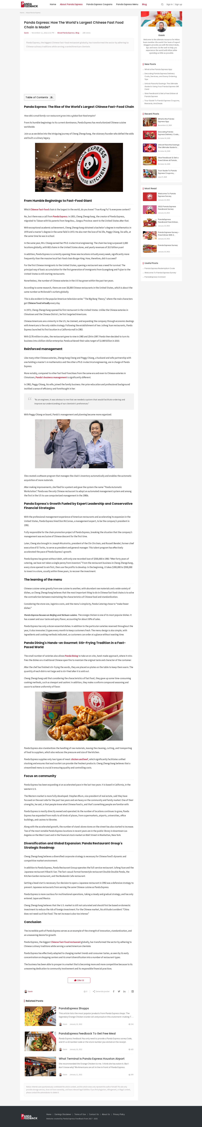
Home (53, 4)
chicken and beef (79, 759)
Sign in (170, 4)
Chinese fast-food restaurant (66, 942)
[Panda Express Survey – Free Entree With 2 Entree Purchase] (150, 232)
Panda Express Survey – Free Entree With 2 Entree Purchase (168, 235)
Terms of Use (80, 1114)
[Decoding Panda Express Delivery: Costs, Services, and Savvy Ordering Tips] (150, 132)
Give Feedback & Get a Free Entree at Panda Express (168, 160)
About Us (106, 1114)
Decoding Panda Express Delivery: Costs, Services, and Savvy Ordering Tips (161, 76)
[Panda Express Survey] (150, 245)
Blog (144, 4)
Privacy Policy (119, 1114)
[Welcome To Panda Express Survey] (150, 193)
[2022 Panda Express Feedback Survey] (150, 206)
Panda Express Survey (168, 245)
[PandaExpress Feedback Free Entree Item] (150, 219)
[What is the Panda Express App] (150, 119)
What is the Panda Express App (158, 69)
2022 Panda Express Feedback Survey (167, 207)
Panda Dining (71, 655)
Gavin (26, 32)
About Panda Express (71, 4)
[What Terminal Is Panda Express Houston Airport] (40, 1066)
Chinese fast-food (39, 209)
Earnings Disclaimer (63, 1114)
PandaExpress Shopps (74, 1008)
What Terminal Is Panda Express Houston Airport (91, 1059)
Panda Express (60, 216)
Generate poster (102, 991)
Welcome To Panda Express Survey (167, 194)
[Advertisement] (79, 73)
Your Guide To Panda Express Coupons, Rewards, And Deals (162, 102)
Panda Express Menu (127, 4)
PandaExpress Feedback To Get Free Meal (87, 1033)
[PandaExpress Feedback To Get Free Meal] (40, 1041)
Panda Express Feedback (73, 1118)
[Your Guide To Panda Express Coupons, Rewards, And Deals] (150, 170)
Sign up (178, 4)
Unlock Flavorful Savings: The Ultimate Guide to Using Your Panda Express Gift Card (162, 86)
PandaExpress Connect (155, 277)
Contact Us (94, 1114)
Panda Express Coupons (99, 4)
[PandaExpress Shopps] (40, 1016)
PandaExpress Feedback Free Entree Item (168, 222)
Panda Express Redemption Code (160, 268)
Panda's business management (51, 377)
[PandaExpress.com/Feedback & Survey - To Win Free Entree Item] (31, 3)
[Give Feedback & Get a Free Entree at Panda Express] (150, 158)
